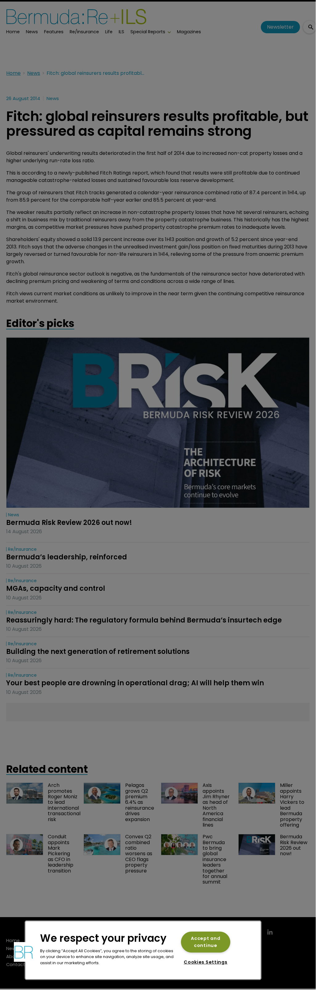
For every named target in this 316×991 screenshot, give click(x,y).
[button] (24, 952)
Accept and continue (205, 942)
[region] (143, 950)
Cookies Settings (206, 962)
